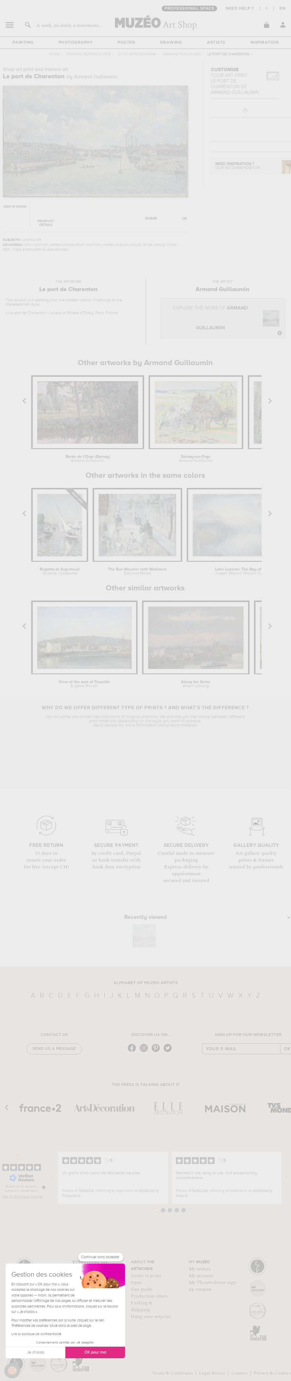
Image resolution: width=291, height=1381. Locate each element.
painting (42, 300)
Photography (76, 42)
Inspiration (264, 42)
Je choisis (35, 1352)
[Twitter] (169, 1051)
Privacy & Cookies (272, 1373)
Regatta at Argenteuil (60, 571)
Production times (149, 1296)
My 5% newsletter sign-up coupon (213, 1286)
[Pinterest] (157, 1051)
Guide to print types (146, 1279)
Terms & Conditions (172, 1373)
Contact (239, 1373)
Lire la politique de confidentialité (36, 1334)
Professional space (189, 8)
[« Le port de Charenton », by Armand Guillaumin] (144, 936)
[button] (12, 1370)
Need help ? (240, 8)
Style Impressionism (137, 54)
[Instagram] (145, 1051)
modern (72, 300)
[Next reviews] (286, 1178)
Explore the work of (210, 318)
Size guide (141, 1289)
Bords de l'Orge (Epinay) (88, 459)
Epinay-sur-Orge (196, 459)
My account (201, 1275)
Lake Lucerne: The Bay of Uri (241, 571)
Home (54, 54)
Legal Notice (212, 1373)
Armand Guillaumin (182, 54)
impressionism (18, 304)
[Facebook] (133, 1051)
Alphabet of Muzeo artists (145, 983)
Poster (126, 42)
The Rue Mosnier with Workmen (137, 571)
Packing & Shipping (141, 1306)
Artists (216, 42)
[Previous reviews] (53, 1178)
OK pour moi (95, 1352)
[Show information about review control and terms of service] (43, 1187)
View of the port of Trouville (84, 684)
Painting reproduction (88, 54)
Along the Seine (195, 684)
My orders (199, 1269)
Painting (23, 42)
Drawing (171, 42)
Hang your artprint (151, 1316)
